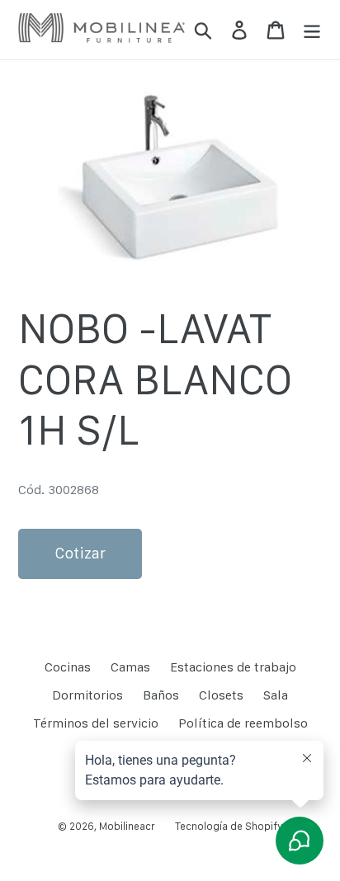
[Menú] (312, 30)
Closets (221, 695)
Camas (130, 667)
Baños (161, 695)
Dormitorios (87, 695)
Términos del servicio (95, 723)
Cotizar (80, 553)
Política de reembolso (243, 723)
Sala (275, 695)
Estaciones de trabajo (233, 667)
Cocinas (68, 667)
